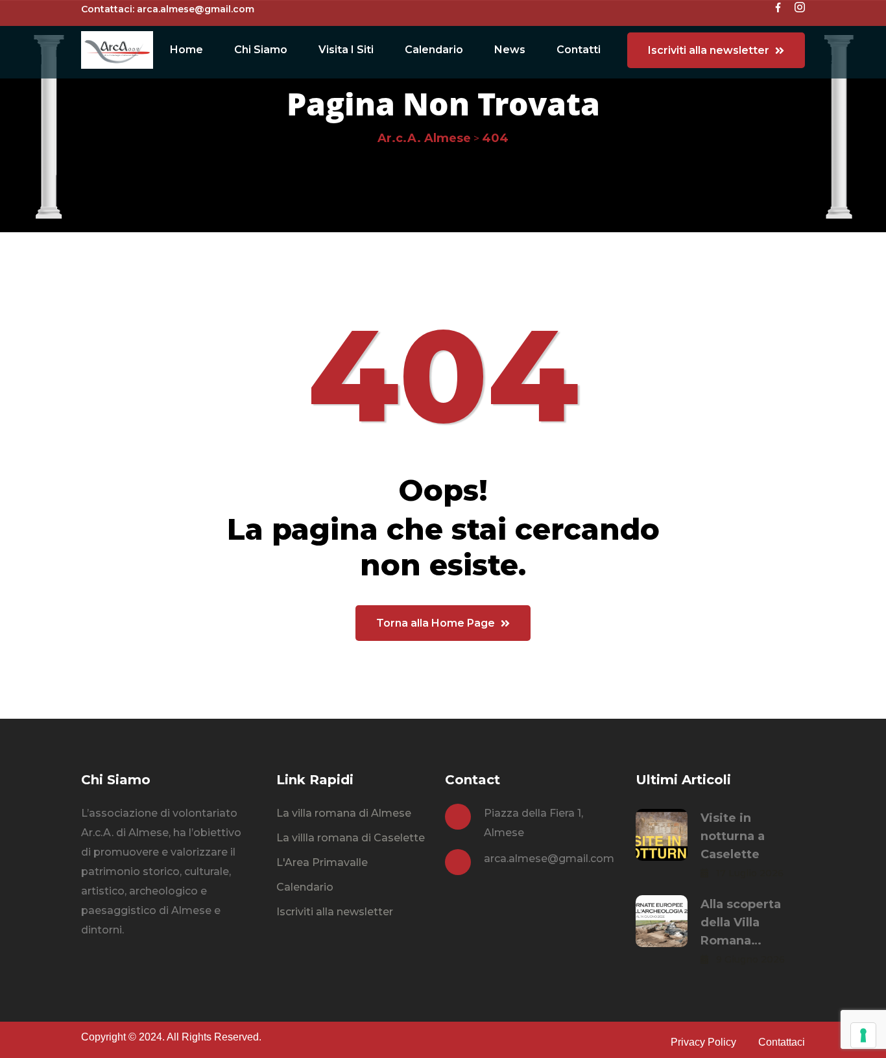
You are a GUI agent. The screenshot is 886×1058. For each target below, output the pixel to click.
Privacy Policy (703, 1042)
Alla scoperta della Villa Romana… (740, 922)
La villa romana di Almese (343, 813)
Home (186, 49)
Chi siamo (260, 49)
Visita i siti (346, 49)
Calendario (434, 49)
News (509, 49)
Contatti (579, 49)
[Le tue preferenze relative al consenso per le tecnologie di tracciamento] (863, 1035)
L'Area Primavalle (322, 862)
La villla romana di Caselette (350, 838)
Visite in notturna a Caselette (732, 836)
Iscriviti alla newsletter (334, 912)
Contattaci (781, 1042)
